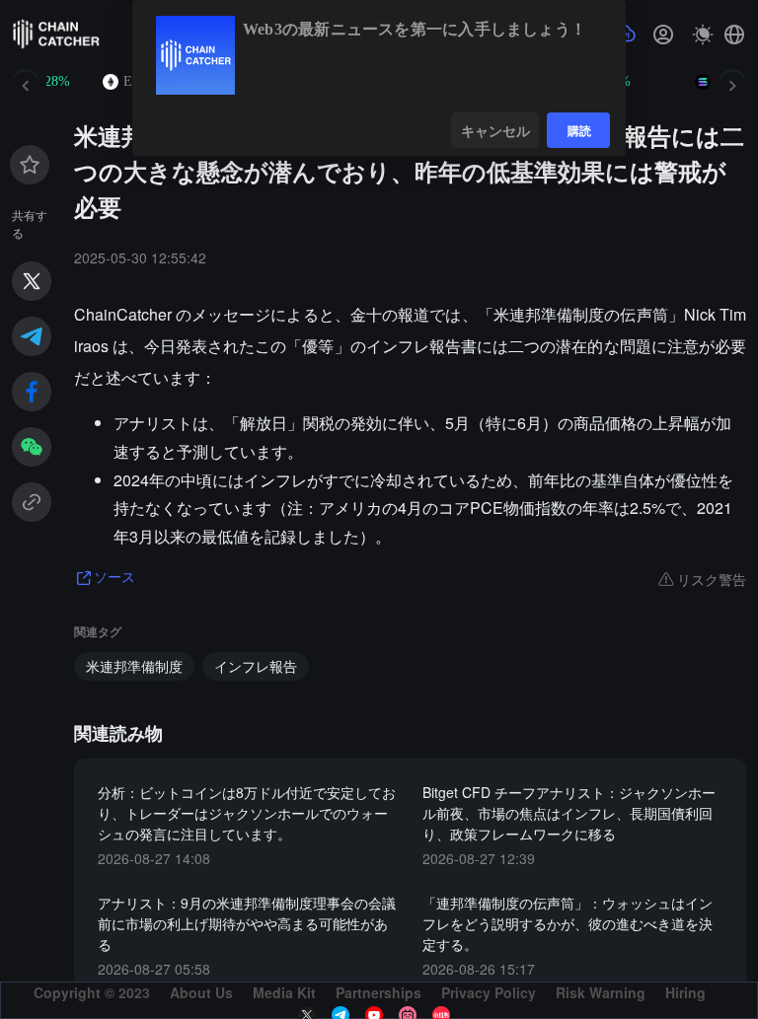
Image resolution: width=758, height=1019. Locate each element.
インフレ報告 (255, 666)
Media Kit (284, 992)
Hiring (685, 992)
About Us (201, 992)
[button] (734, 34)
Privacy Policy (488, 992)
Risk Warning (600, 992)
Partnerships (378, 992)
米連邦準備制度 (134, 666)
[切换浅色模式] (703, 34)
